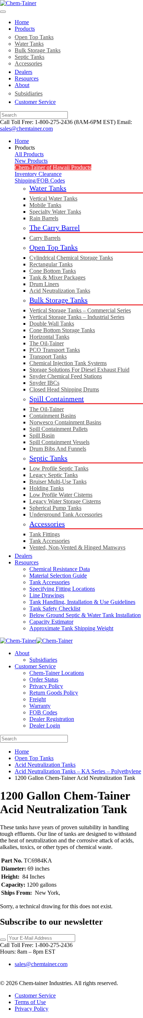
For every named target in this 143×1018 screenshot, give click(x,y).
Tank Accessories (49, 541)
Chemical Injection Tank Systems (68, 363)
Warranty (40, 706)
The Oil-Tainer (46, 343)
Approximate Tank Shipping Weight (71, 628)
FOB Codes (43, 712)
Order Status (43, 679)
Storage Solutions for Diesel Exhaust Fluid (79, 370)
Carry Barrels (44, 238)
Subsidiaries (29, 93)
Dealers (23, 72)
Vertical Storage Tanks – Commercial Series (80, 310)
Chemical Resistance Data (59, 569)
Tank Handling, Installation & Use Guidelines (82, 602)
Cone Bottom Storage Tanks (62, 330)
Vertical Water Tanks (53, 198)
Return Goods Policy (53, 693)
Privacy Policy (46, 686)
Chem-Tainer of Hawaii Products (53, 167)
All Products (29, 154)
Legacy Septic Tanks (53, 475)
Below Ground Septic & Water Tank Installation (85, 615)
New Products (31, 161)
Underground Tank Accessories (65, 514)
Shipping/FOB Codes (40, 180)
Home (22, 22)
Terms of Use (30, 1002)
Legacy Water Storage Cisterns (65, 501)
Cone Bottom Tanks (52, 271)
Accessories (28, 63)
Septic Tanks (29, 57)
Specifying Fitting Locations (62, 589)
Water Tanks (29, 44)
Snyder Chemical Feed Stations (65, 376)
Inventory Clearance (38, 174)
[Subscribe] (3, 940)
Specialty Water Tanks (55, 212)
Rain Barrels (43, 218)
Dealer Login (44, 725)
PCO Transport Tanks (54, 350)
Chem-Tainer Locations (56, 673)
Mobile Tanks (45, 205)
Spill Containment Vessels (59, 442)
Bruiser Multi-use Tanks (58, 481)
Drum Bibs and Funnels (57, 449)
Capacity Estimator (51, 622)
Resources (26, 78)
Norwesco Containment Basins (65, 422)
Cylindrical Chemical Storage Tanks (71, 258)
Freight (37, 699)
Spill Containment (56, 399)
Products (25, 29)
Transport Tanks (48, 356)
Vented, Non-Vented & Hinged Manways (77, 547)
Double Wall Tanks (51, 323)
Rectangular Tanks (51, 264)
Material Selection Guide (58, 575)
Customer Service (35, 102)
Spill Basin (42, 435)
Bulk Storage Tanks (37, 50)
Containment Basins (52, 416)
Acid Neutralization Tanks (59, 291)
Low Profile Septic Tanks (58, 468)
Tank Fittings (44, 534)
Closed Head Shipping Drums (64, 389)
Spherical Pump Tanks (55, 508)
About (22, 85)
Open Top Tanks (34, 37)
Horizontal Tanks (49, 337)
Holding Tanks (46, 488)
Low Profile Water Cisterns (60, 495)
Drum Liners (44, 284)
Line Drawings (46, 595)
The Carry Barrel (54, 227)
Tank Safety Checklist (54, 608)
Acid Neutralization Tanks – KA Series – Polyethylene (78, 771)
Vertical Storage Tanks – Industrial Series (76, 317)
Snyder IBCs (44, 383)
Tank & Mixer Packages (57, 277)
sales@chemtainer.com (26, 128)
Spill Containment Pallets (58, 429)
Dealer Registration (51, 719)
